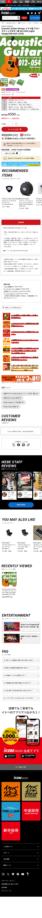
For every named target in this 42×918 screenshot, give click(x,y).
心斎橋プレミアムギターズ (12, 291)
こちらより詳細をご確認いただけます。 (20, 701)
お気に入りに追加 (10, 153)
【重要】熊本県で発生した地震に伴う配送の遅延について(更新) (21, 5)
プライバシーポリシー (8, 880)
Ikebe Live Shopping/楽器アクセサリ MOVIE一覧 (30, 625)
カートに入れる (13, 129)
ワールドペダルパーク (10, 293)
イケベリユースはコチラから (21, 693)
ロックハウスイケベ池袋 (11, 289)
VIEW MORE (21, 505)
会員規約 (4, 887)
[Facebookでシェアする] (18, 444)
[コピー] (28, 444)
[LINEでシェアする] (23, 444)
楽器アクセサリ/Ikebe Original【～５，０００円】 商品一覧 (21, 393)
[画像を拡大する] (39, 75)
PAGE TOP (22, 767)
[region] (21, 585)
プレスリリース (6, 890)
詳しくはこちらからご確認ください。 (20, 686)
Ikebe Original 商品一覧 (11, 406)
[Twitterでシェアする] (13, 444)
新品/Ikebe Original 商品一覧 (12, 398)
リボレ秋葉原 (8, 286)
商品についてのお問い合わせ (13, 307)
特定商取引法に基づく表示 (9, 884)
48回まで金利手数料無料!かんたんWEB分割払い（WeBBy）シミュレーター (21, 144)
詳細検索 (24, 18)
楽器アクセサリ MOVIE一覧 (30, 637)
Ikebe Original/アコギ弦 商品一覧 (13, 402)
